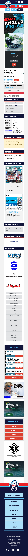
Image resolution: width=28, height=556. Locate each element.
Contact (14, 527)
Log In (13, 427)
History (9, 87)
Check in (18, 356)
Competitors (14, 506)
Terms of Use (16, 533)
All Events (13, 378)
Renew (14, 9)
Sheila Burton (9, 105)
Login (20, 9)
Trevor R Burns (10, 111)
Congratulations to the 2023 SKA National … (13, 184)
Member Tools (14, 495)
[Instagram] (7, 550)
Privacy (10, 533)
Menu (20, 6)
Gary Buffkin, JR (10, 108)
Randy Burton (9, 103)
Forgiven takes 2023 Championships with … (13, 212)
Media (14, 518)
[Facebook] (13, 550)
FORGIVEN (14, 53)
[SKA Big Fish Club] (23, 74)
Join (7, 9)
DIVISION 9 (14, 61)
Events (14, 502)
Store (14, 523)
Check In (13, 438)
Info (10, 356)
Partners (14, 510)
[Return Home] (8, 4)
